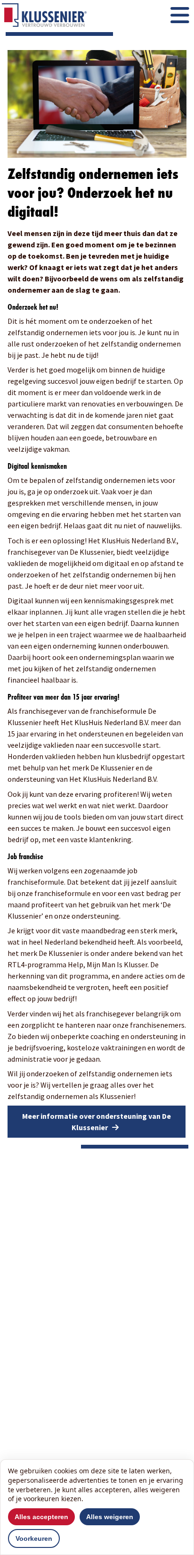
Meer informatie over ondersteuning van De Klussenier (96, 1121)
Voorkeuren (34, 1538)
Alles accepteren (41, 1517)
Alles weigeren (109, 1517)
